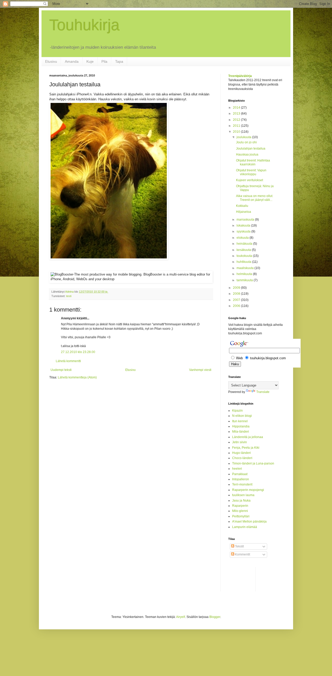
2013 (237, 113)
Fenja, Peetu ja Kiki (245, 447)
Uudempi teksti (61, 370)
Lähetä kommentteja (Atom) (77, 377)
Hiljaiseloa (243, 212)
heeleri (237, 468)
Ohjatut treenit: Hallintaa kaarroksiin (253, 162)
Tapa (119, 61)
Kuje (90, 61)
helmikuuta (245, 274)
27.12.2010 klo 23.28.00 (78, 352)
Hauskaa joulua (247, 154)
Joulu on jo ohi (246, 142)
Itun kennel (240, 421)
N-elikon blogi (242, 416)
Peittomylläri (241, 516)
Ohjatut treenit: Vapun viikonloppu (251, 172)
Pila (104, 61)
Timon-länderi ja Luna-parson (253, 463)
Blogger (214, 617)
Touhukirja (84, 25)
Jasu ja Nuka (241, 500)
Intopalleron (240, 479)
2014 (237, 107)
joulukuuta (244, 137)
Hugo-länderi (241, 453)
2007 (237, 300)
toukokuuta (245, 256)
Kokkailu (242, 206)
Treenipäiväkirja (240, 76)
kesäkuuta (244, 250)
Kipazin (237, 410)
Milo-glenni (240, 511)
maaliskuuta (245, 268)
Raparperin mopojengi (248, 490)
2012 (237, 120)
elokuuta (243, 238)
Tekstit (239, 546)
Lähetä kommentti (68, 361)
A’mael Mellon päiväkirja (249, 521)
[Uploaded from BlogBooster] (108, 258)
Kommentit (242, 554)
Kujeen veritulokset (249, 180)
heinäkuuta (245, 243)
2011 (237, 126)
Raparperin (240, 506)
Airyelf (180, 617)
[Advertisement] (249, 578)
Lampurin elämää (244, 527)
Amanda (72, 61)
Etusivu (51, 61)
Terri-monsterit (242, 484)
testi (68, 296)
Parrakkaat (239, 474)
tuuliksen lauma (243, 495)
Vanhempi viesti (200, 370)
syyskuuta (244, 231)
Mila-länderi (240, 431)
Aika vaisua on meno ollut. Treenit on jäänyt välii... (254, 197)
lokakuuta (244, 225)
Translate (262, 392)
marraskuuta (246, 219)
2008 (237, 293)
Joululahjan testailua (250, 148)
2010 (237, 131)
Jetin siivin (239, 442)
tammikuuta (245, 280)
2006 (237, 306)
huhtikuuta (244, 262)
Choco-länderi (242, 458)
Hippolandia (241, 426)
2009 (237, 288)
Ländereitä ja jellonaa (247, 437)
